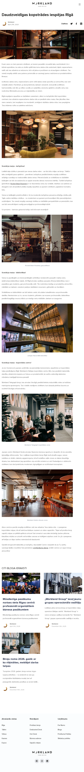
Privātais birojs (35, 725)
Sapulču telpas (35, 743)
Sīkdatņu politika (64, 738)
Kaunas (4, 738)
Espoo (4, 743)
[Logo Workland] (42, 4)
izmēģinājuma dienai (40, 548)
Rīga (3, 725)
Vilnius (4, 734)
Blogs (60, 730)
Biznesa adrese (35, 738)
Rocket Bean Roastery (18, 184)
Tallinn (4, 730)
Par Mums (61, 725)
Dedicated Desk (36, 730)
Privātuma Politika (64, 734)
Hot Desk (33, 734)
